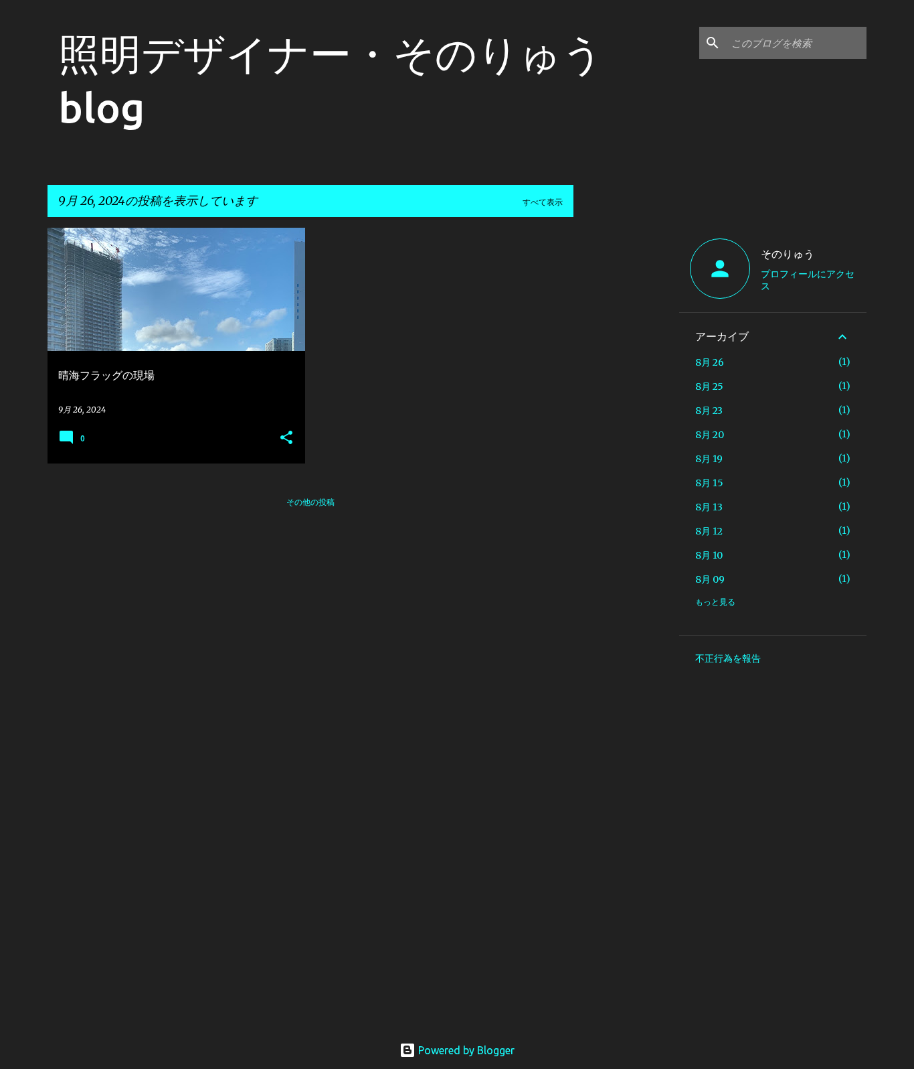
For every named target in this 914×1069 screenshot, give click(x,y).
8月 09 (710, 579)
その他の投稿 (310, 502)
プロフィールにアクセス (807, 280)
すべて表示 (543, 202)
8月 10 (709, 555)
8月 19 (709, 459)
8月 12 (709, 531)
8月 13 (709, 507)
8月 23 (709, 411)
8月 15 (709, 483)
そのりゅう (787, 254)
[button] (286, 438)
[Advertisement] (626, 429)
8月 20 (709, 435)
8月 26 (709, 362)
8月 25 (709, 386)
